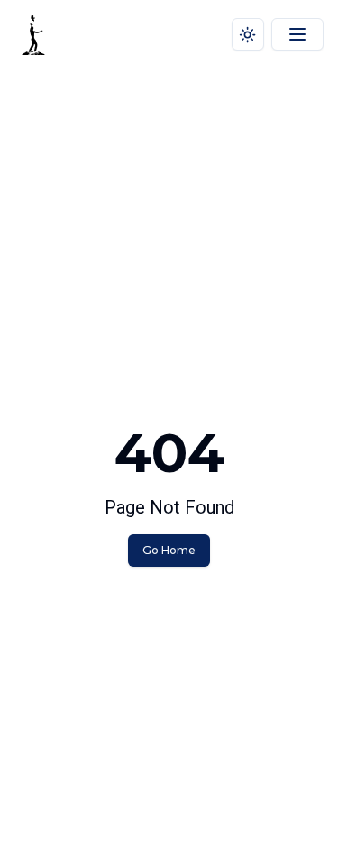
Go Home (169, 550)
